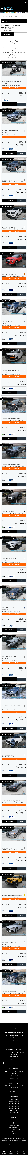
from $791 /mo (21, 192)
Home (2, 16)
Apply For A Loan (14, 1125)
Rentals (14, 1133)
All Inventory (14, 1120)
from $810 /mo (21, 430)
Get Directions (14, 1037)
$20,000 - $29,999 (14, 1101)
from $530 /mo (21, 145)
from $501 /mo (21, 720)
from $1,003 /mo (20, 335)
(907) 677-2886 (14, 1040)
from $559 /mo (21, 96)
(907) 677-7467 (14, 1091)
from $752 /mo (21, 671)
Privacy (11, 1145)
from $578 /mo (21, 813)
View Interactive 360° (14, 88)
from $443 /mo (21, 384)
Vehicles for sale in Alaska (11, 16)
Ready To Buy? (9, 104)
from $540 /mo (21, 286)
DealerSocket (14, 1140)
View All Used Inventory (14, 58)
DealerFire (4, 1140)
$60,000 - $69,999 (14, 1109)
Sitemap (16, 1145)
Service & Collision (14, 1127)
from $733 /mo (21, 1003)
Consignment (14, 1131)
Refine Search (7, 34)
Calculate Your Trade (14, 1129)
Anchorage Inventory (14, 1122)
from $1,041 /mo (20, 523)
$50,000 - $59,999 (14, 1107)
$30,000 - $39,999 (14, 1103)
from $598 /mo (21, 239)
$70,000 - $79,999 (14, 1110)
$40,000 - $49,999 (14, 1105)
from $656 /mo (21, 572)
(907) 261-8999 (14, 1078)
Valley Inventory (14, 1123)
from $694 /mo (21, 956)
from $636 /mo (21, 907)
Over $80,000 (14, 1112)
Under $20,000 (14, 1099)
